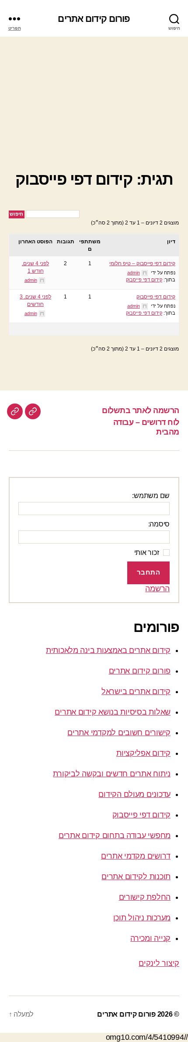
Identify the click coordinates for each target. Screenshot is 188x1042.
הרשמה (157, 588)
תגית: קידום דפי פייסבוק (94, 179)
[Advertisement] (94, 94)
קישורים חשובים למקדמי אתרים (119, 732)
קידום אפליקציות (143, 753)
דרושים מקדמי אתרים (136, 856)
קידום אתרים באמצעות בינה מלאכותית (108, 650)
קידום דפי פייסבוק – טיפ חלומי (142, 263)
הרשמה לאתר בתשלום (140, 410)
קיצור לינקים (159, 963)
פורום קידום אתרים (94, 18)
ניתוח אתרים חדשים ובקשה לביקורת (112, 773)
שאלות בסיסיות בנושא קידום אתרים (113, 712)
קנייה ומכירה (150, 938)
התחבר (148, 572)
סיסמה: (159, 524)
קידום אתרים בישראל (136, 691)
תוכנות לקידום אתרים (136, 876)
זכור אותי (146, 552)
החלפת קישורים (145, 897)
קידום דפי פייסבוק (144, 279)
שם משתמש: (151, 495)
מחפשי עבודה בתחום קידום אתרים (115, 835)
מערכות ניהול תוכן (142, 917)
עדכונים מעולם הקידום (134, 794)
